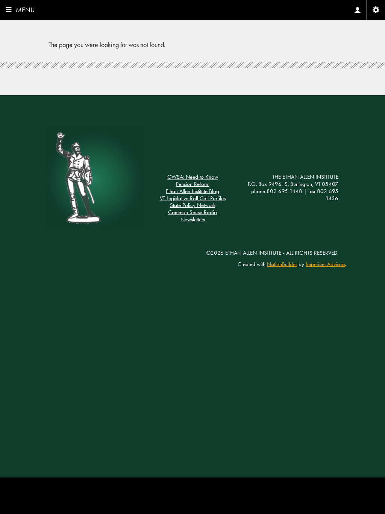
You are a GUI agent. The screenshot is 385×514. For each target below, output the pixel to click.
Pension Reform (192, 184)
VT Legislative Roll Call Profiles (193, 198)
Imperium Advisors (325, 264)
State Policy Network (192, 205)
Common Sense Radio (192, 212)
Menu (25, 9)
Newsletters (192, 219)
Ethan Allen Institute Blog (192, 191)
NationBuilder (282, 264)
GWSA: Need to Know (192, 177)
